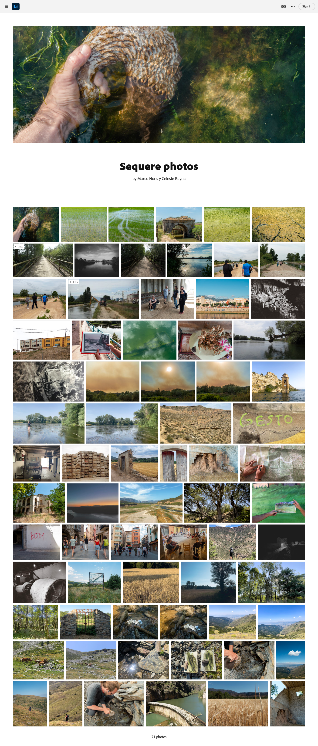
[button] (6, 6)
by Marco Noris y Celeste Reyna (159, 178)
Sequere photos (159, 166)
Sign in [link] (306, 6)
